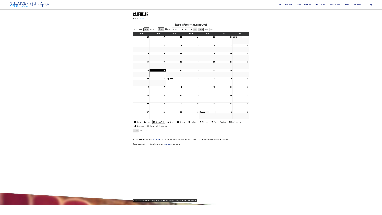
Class (148, 122)
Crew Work (160, 122)
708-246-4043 (192, 200)
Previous (139, 29)
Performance (236, 122)
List (167, 29)
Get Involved (320, 5)
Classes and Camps (304, 5)
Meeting (205, 122)
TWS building (157, 139)
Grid (160, 29)
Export (142, 130)
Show (152, 126)
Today (146, 29)
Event (172, 122)
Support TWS (335, 5)
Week (206, 29)
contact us (167, 144)
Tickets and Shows (285, 5)
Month (201, 29)
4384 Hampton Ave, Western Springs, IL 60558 (171, 200)
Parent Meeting (220, 122)
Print (135, 131)
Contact (357, 5)
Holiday (194, 122)
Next (152, 29)
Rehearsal (140, 126)
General (182, 122)
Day (211, 29)
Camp (139, 122)
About (346, 5)
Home (134, 18)
